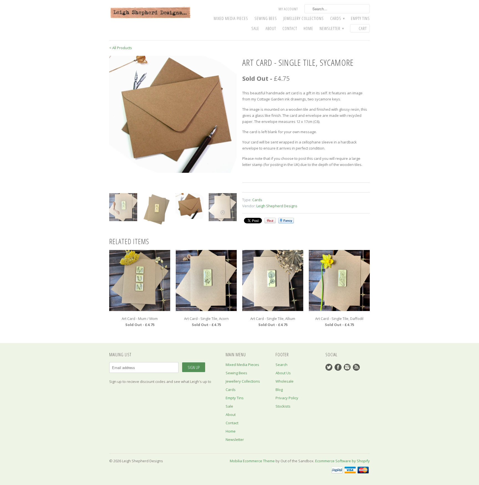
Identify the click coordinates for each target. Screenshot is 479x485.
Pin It (270, 220)
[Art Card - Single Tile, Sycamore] (173, 114)
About (271, 28)
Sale (255, 28)
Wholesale (285, 381)
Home (308, 28)
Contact (289, 28)
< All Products (120, 47)
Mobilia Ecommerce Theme (252, 460)
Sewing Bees (265, 18)
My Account (288, 8)
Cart (363, 28)
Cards (337, 18)
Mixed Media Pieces (231, 18)
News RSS (356, 367)
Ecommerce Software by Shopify (342, 460)
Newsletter (332, 28)
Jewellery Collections (303, 18)
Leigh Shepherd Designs (276, 205)
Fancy (286, 220)
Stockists (283, 406)
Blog (279, 389)
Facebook (338, 367)
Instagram (347, 367)
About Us (283, 372)
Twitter (328, 367)
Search (281, 364)
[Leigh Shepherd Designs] (150, 13)
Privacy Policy (287, 397)
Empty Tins (360, 18)
